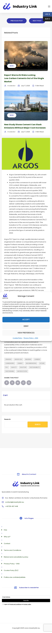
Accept (26, 319)
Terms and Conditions (12, 550)
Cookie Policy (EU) (11, 570)
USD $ (46, 14)
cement (20, 363)
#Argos (8, 359)
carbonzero (10, 363)
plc (7, 367)
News (12, 66)
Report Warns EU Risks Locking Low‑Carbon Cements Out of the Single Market (24, 78)
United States (22, 371)
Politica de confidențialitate (14, 577)
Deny (26, 326)
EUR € (46, 19)
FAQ (5, 530)
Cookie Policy (17, 338)
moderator (11, 86)
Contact (7, 543)
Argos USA (18, 359)
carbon (37, 359)
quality (13, 367)
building (28, 359)
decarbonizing (31, 363)
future (42, 363)
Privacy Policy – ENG (31, 338)
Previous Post (17, 21)
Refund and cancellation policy (16, 557)
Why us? (7, 537)
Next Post (37, 21)
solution (23, 367)
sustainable (10, 371)
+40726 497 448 (11, 506)
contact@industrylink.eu (14, 502)
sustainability (35, 367)
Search (7, 419)
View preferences (26, 332)
